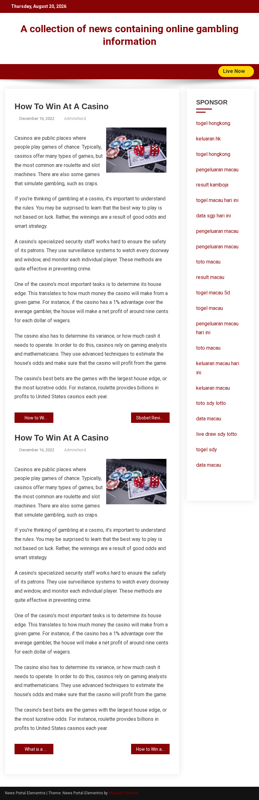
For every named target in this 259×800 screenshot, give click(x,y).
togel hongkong (213, 123)
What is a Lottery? (39, 749)
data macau (208, 419)
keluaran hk (208, 139)
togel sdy (206, 450)
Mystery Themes (123, 793)
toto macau (208, 348)
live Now (234, 71)
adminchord (75, 118)
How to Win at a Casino (39, 417)
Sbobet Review (151, 417)
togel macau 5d (213, 293)
